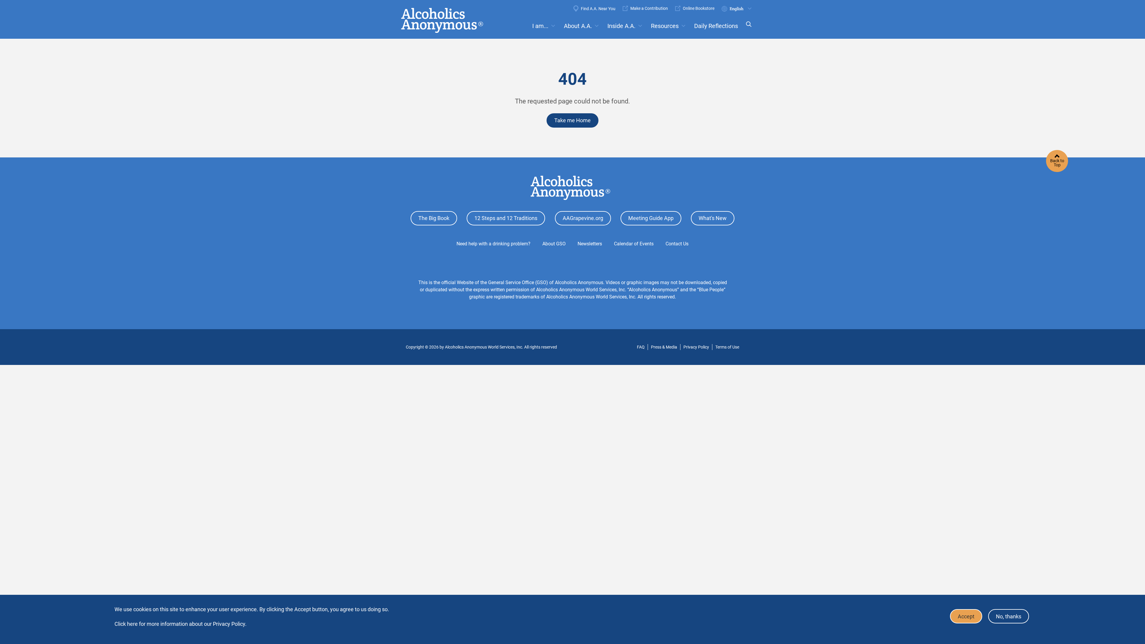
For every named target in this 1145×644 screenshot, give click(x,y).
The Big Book (433, 218)
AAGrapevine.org (583, 218)
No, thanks (1008, 616)
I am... (540, 26)
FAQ (641, 347)
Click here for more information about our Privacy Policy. (180, 624)
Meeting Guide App (651, 218)
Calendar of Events (634, 244)
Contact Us (677, 244)
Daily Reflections (716, 26)
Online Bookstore (698, 8)
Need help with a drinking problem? (493, 244)
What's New (713, 218)
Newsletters (590, 244)
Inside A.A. (621, 26)
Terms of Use (727, 347)
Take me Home (572, 120)
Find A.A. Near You (598, 8)
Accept (966, 616)
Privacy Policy (696, 347)
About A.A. (578, 26)
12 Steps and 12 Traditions (505, 218)
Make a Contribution (649, 8)
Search (746, 28)
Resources (665, 26)
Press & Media (664, 347)
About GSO (554, 244)
